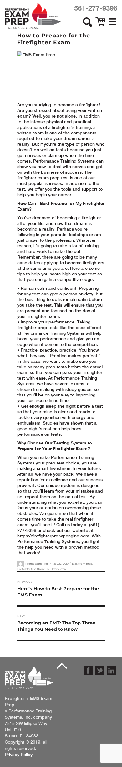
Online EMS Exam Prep (51, 568)
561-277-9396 (95, 8)
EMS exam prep (82, 563)
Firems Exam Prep (37, 563)
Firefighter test (26, 568)
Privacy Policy (19, 754)
